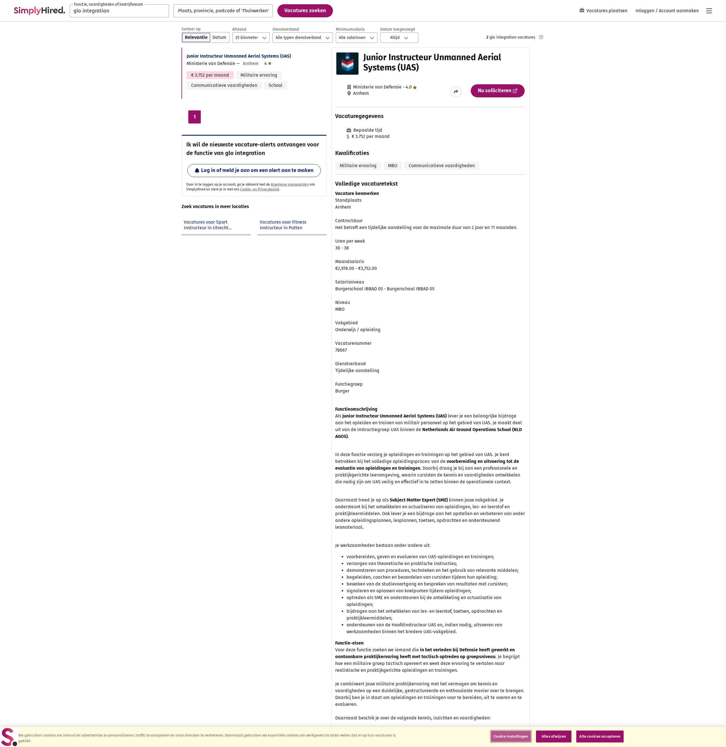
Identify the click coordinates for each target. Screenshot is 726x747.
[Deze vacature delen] (456, 91)
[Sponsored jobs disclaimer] (541, 37)
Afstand (239, 29)
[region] (363, 737)
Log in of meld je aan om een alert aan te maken (257, 170)
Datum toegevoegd (397, 29)
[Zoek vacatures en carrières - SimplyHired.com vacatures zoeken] (39, 11)
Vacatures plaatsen (606, 10)
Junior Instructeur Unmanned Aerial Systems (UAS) (239, 56)
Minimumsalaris (350, 29)
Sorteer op (191, 29)
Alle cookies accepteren (600, 736)
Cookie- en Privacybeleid (259, 189)
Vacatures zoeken (305, 10)
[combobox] (119, 10)
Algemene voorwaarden (290, 184)
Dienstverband (286, 29)
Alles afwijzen (554, 736)
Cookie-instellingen (511, 736)
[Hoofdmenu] (709, 10)
